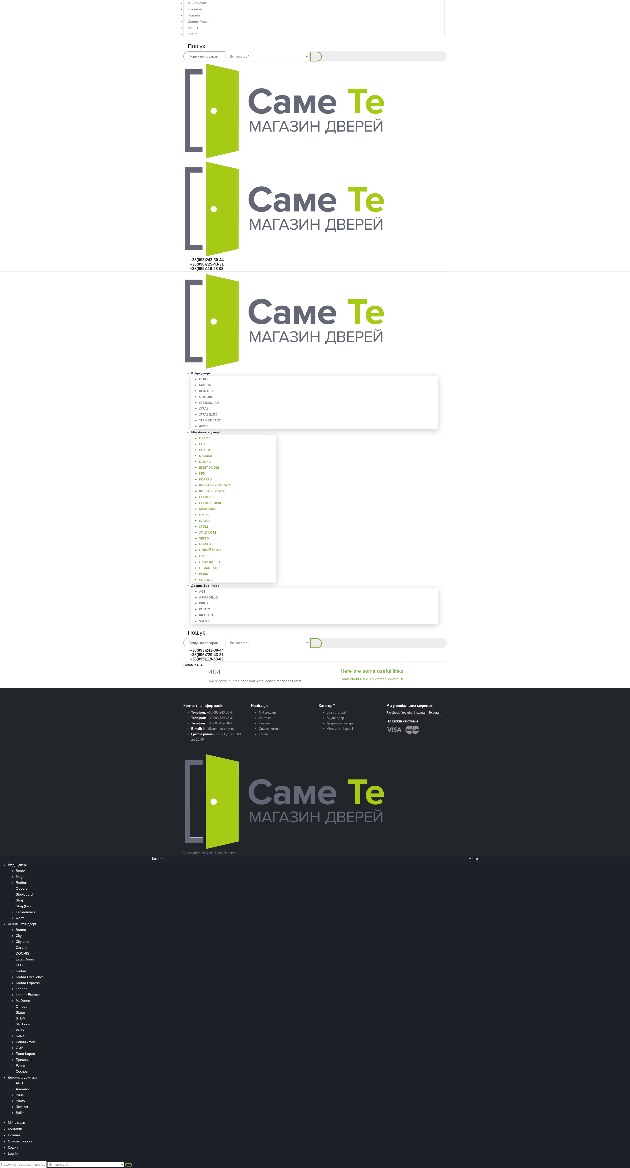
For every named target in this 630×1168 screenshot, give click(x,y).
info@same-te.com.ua (219, 729)
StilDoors (207, 532)
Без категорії (336, 712)
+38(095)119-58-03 (206, 269)
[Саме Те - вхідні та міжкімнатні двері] (285, 321)
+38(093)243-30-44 (207, 260)
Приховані (208, 568)
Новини (194, 15)
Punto (204, 609)
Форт (20, 918)
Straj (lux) (208, 414)
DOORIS (205, 461)
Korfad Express (212, 491)
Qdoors (206, 396)
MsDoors (207, 509)
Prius (203, 603)
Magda (205, 385)
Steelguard (209, 402)
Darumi (205, 455)
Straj (203, 408)
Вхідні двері (200, 373)
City (202, 444)
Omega (205, 514)
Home (345, 679)
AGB (202, 591)
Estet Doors (209, 467)
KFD (202, 473)
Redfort (206, 391)
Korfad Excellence (215, 485)
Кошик (193, 28)
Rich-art (206, 615)
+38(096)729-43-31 (207, 264)
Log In (193, 34)
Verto (204, 538)
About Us (357, 679)
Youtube (406, 712)
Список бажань (200, 22)
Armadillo (208, 597)
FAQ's (369, 679)
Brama (205, 438)
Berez (203, 379)
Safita (204, 621)
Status (204, 520)
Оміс (203, 556)
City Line (206, 450)
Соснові (22, 1071)
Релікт (204, 573)
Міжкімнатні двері (205, 432)
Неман (205, 544)
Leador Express (212, 503)
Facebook (393, 712)
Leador (205, 497)
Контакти (195, 9)
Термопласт (209, 420)
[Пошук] (316, 56)
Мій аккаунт (197, 3)
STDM (203, 526)
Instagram (420, 712)
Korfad (205, 479)
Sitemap (380, 679)
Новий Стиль (210, 550)
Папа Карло (209, 562)
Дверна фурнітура (205, 586)
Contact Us (395, 679)
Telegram (435, 712)
